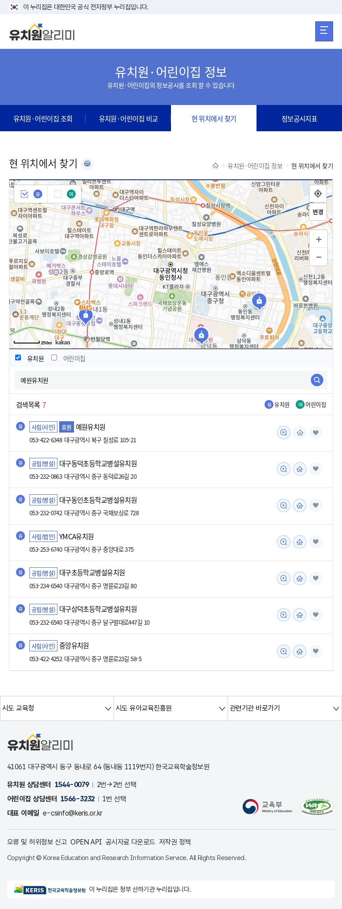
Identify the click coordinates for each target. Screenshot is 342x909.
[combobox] (171, 380)
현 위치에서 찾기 (213, 118)
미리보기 (283, 432)
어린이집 (74, 358)
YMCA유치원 (76, 536)
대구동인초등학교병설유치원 (98, 500)
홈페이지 (299, 432)
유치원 (35, 358)
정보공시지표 (299, 118)
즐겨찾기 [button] (315, 432)
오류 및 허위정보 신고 (37, 842)
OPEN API (86, 842)
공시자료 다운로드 (130, 842)
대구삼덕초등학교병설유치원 (98, 609)
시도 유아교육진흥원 (143, 708)
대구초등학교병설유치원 (92, 573)
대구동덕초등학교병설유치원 (98, 463)
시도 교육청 (18, 708)
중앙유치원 (74, 645)
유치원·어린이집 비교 (128, 118)
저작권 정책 (175, 842)
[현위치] (318, 193)
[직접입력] (318, 212)
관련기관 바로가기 (255, 708)
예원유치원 (91, 427)
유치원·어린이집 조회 (43, 118)
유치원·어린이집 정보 (255, 165)
